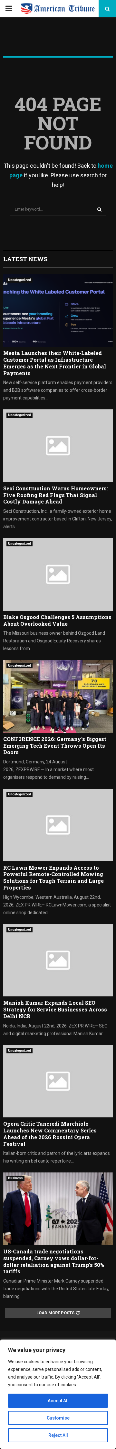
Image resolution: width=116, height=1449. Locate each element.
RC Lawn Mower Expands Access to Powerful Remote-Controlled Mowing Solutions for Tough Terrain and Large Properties (53, 877)
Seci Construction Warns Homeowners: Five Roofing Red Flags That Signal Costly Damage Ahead (55, 495)
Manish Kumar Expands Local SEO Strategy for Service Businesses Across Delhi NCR (55, 1009)
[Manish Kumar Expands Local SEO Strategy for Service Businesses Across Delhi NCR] (58, 960)
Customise (58, 1418)
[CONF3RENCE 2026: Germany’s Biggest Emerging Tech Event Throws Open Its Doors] (58, 696)
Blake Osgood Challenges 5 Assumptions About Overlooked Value (57, 620)
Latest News (25, 259)
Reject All (58, 1435)
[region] (58, 1394)
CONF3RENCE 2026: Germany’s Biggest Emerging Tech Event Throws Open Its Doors (54, 746)
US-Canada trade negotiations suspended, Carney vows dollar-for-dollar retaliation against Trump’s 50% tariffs (53, 1261)
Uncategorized (19, 280)
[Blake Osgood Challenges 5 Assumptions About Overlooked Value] (58, 574)
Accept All (58, 1400)
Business (15, 1178)
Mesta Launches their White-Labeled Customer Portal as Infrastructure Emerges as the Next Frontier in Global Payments (54, 363)
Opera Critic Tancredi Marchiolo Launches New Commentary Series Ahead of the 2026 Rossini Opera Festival (50, 1133)
